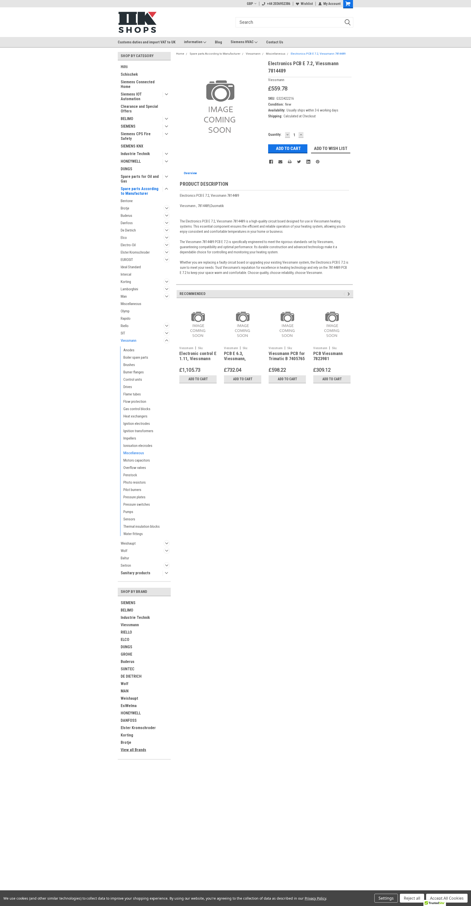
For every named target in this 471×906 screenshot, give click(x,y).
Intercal (126, 274)
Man (124, 296)
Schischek (129, 74)
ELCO (125, 639)
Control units (132, 379)
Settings (386, 898)
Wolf (124, 551)
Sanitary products (135, 573)
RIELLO (126, 632)
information (193, 42)
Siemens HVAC (242, 42)
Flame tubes (132, 394)
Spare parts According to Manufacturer (139, 191)
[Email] (280, 162)
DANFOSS (129, 720)
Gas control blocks (136, 409)
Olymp (125, 311)
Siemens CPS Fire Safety (136, 136)
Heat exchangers (135, 416)
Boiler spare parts (135, 357)
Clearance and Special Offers (139, 108)
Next (349, 294)
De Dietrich (128, 230)
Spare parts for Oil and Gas (140, 179)
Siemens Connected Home (138, 84)
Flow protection (134, 401)
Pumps (128, 512)
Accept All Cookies (447, 898)
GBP (250, 4)
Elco (124, 237)
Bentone (127, 201)
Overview (190, 173)
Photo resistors (134, 482)
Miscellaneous (131, 304)
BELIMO (127, 118)
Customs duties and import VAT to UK (146, 42)
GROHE (126, 654)
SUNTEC (127, 669)
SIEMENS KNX (132, 146)
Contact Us (274, 42)
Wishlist (307, 4)
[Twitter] (299, 162)
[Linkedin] (308, 162)
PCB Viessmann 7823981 (328, 356)
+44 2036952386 (278, 4)
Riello (125, 326)
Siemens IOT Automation (131, 96)
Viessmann (128, 340)
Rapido (126, 318)
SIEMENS (128, 126)
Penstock (130, 475)
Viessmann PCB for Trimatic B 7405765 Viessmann (287, 358)
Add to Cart (198, 379)
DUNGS (126, 169)
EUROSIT (127, 259)
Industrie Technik (135, 153)
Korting (126, 282)
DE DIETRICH (131, 676)
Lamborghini (129, 289)
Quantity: (274, 134)
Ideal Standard (131, 267)
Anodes (128, 350)
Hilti (124, 66)
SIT (123, 333)
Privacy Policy (315, 898)
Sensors (129, 519)
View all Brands (133, 749)
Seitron (126, 565)
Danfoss (127, 223)
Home (180, 53)
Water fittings (133, 534)
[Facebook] (271, 162)
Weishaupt (128, 543)
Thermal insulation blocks (141, 526)
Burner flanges (133, 372)
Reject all (412, 898)
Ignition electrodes (136, 423)
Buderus (126, 215)
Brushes (129, 365)
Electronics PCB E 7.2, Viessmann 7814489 (318, 53)
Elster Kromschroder (135, 252)
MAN (125, 691)
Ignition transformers (138, 431)
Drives (127, 387)
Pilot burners (132, 490)
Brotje (125, 208)
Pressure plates (134, 497)
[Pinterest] (318, 162)
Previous (345, 294)
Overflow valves (134, 467)
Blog (218, 42)
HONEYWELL (131, 161)
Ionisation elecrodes (137, 445)
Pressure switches (136, 504)
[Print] (290, 162)
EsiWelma (129, 705)
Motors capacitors (136, 460)
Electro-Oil (128, 245)
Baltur (125, 558)
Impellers (129, 438)
